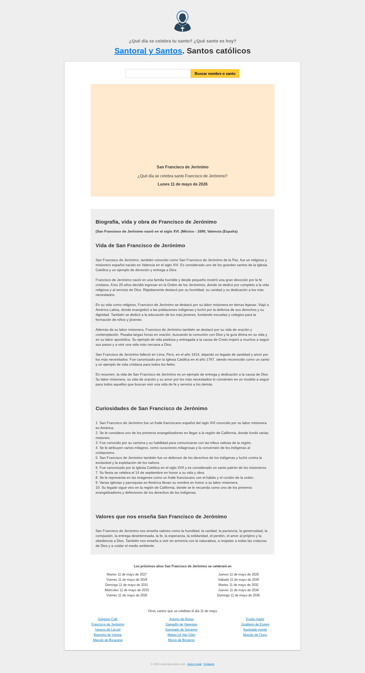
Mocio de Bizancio (181, 640)
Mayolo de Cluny (255, 635)
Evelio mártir (255, 619)
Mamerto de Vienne (108, 635)
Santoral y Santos (148, 50)
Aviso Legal (194, 664)
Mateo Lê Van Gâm (181, 635)
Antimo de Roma (181, 619)
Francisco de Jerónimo (107, 624)
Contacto (208, 664)
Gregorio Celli (107, 619)
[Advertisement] (182, 127)
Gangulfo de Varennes (181, 624)
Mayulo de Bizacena (107, 640)
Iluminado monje (255, 629)
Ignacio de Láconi (107, 629)
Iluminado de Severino (181, 629)
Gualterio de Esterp (255, 624)
